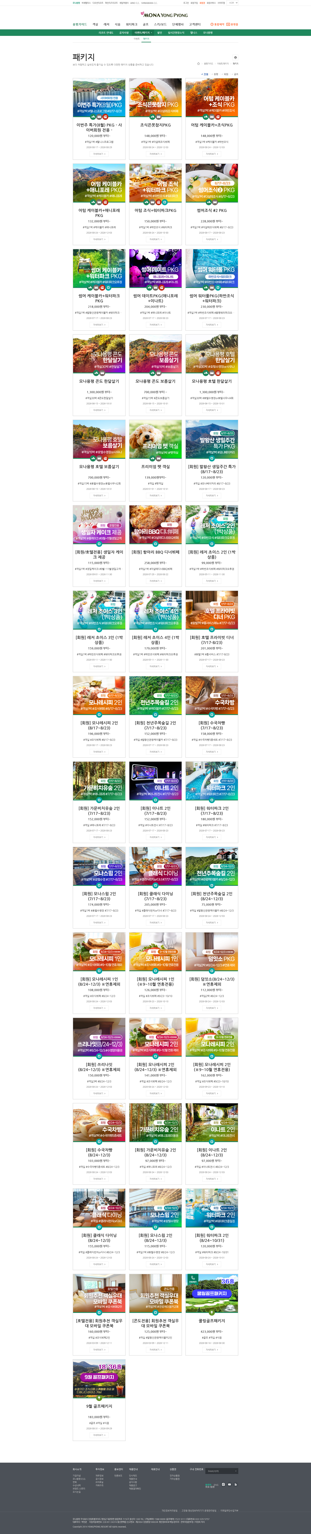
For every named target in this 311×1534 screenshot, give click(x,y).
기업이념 (77, 1475)
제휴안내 (155, 1469)
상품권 (173, 1469)
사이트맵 (221, 3)
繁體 (212, 1487)
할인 (159, 32)
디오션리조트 (98, 3)
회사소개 (77, 1469)
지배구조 (99, 1485)
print (235, 57)
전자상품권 (175, 1475)
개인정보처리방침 (169, 1510)
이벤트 (137, 38)
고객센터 (195, 24)
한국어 (208, 1485)
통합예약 (219, 24)
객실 (95, 24)
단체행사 (178, 24)
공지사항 (124, 32)
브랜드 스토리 (79, 1488)
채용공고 (133, 1485)
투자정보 (100, 1469)
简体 (207, 1487)
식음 (118, 24)
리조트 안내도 (106, 32)
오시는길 (77, 1492)
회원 (226, 74)
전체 (206, 74)
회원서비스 (211, 3)
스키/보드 (160, 24)
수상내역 (77, 1485)
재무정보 (99, 1475)
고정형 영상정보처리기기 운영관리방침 (199, 1510)
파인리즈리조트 (111, 3)
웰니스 (193, 32)
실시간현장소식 (176, 32)
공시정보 (99, 1479)
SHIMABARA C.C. (149, 3)
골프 (146, 24)
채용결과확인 (135, 1488)
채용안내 (133, 1469)
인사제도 (133, 1475)
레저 (106, 24)
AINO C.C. (134, 3)
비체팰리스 (86, 3)
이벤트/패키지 (142, 32)
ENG (216, 1485)
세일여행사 (124, 3)
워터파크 (132, 24)
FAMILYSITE (213, 1471)
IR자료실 (99, 1482)
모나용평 (76, 3)
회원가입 (194, 3)
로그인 (186, 3)
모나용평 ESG (79, 1479)
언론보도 (118, 1475)
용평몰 (234, 24)
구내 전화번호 (196, 1469)
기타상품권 (175, 1479)
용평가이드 (80, 24)
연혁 (75, 1482)
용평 (216, 74)
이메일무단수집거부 (229, 1510)
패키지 (146, 38)
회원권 (202, 3)
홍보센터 (118, 1469)
